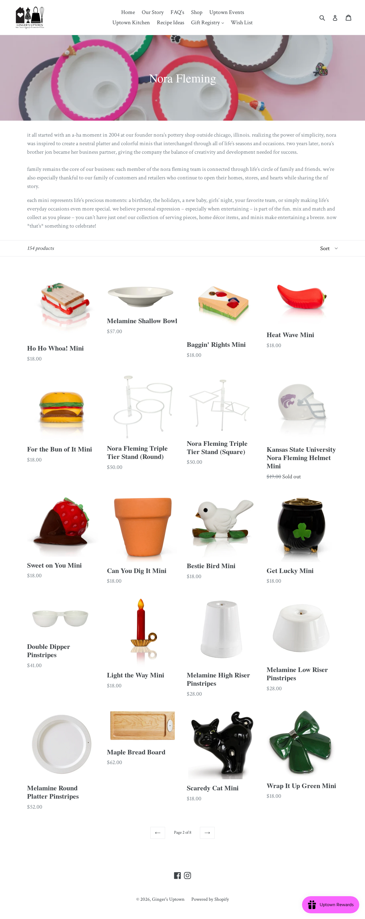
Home (128, 12)
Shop (196, 12)
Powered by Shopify (210, 899)
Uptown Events (226, 12)
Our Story (153, 12)
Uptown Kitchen (131, 22)
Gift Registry (209, 22)
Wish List (242, 22)
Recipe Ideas (170, 22)
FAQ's (177, 12)
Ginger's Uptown (168, 899)
